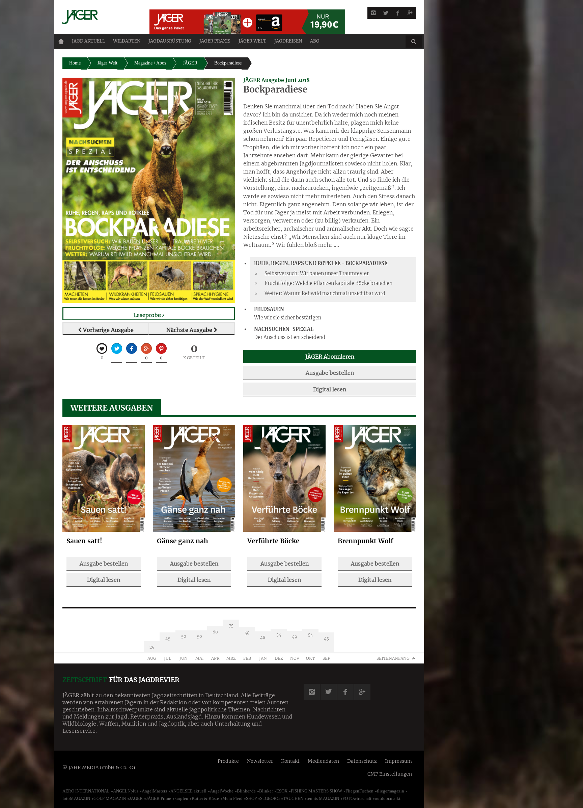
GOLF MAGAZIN (109, 798)
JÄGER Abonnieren (329, 356)
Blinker (266, 790)
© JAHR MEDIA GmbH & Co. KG (98, 767)
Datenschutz (362, 761)
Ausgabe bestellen (330, 372)
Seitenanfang (393, 658)
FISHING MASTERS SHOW (316, 790)
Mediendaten (323, 761)
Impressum (398, 761)
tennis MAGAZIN (323, 798)
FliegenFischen (359, 790)
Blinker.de (246, 790)
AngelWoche (221, 790)
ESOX (281, 790)
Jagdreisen (288, 41)
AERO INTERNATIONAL (86, 790)
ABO (314, 41)
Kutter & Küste (205, 798)
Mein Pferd (232, 798)
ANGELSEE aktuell (188, 790)
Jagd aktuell (88, 41)
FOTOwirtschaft (356, 798)
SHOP (251, 798)
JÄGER (190, 63)
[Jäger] (97, 17)
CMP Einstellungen (389, 774)
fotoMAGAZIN (76, 798)
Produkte (228, 761)
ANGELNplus (125, 790)
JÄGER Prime (158, 798)
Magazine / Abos (150, 63)
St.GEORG (270, 798)
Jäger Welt (107, 63)
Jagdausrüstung (169, 41)
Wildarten (126, 41)
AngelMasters (154, 790)
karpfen (181, 798)
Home (61, 41)
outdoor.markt (387, 798)
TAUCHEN (293, 798)
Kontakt (290, 761)
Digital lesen (329, 389)
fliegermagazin (390, 790)
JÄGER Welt (252, 41)
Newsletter (260, 761)
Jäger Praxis (214, 41)
